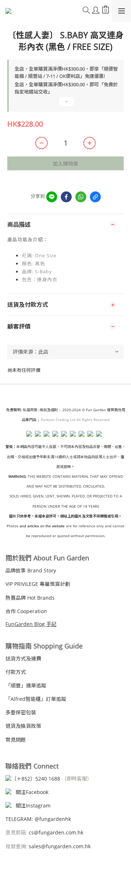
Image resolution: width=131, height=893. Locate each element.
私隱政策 (30, 409)
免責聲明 (13, 409)
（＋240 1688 (35, 778)
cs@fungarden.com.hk (55, 832)
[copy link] (95, 196)
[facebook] (66, 196)
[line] (51, 196)
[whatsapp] (80, 196)
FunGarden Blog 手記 (30, 623)
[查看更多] (65, 104)
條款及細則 (49, 409)
